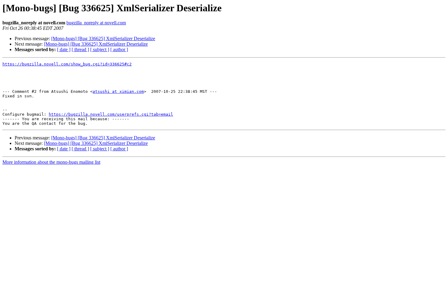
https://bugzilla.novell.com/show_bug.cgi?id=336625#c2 (67, 64)
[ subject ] (99, 49)
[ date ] (63, 49)
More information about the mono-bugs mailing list (51, 162)
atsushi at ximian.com (118, 91)
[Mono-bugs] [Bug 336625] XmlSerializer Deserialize (103, 38)
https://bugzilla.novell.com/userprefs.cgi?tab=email (111, 114)
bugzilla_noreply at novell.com (96, 22)
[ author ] (119, 49)
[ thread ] (80, 49)
